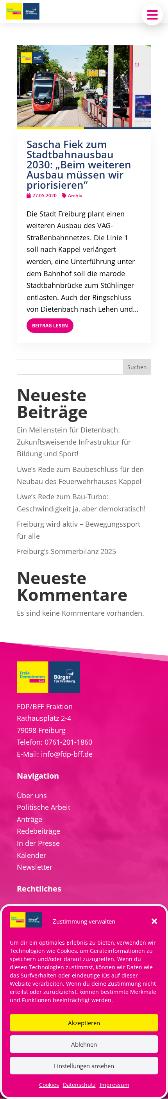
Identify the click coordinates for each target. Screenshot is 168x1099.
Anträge (29, 819)
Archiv (75, 195)
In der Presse (38, 843)
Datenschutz (79, 1084)
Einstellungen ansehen (84, 1066)
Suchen (137, 367)
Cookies (49, 1084)
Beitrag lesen (50, 325)
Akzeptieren (84, 1023)
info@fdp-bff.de (67, 754)
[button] (154, 921)
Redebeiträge (38, 831)
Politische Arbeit (43, 807)
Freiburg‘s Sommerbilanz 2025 (66, 551)
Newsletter (34, 867)
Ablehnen (84, 1044)
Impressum (114, 1084)
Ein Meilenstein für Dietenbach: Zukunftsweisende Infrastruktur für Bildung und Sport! (74, 441)
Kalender (31, 855)
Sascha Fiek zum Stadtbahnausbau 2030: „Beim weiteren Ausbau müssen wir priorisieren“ (79, 164)
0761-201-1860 (68, 742)
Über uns (32, 795)
